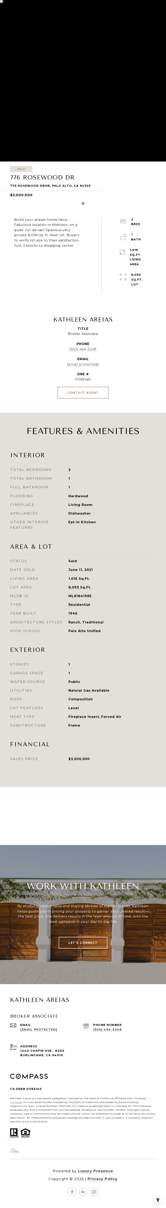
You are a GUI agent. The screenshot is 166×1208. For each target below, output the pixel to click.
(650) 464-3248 (83, 349)
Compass (16, 1102)
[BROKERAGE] (94, 1192)
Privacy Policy (103, 1179)
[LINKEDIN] (83, 1192)
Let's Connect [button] (83, 943)
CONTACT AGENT (83, 392)
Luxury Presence (95, 1171)
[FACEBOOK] (72, 1192)
